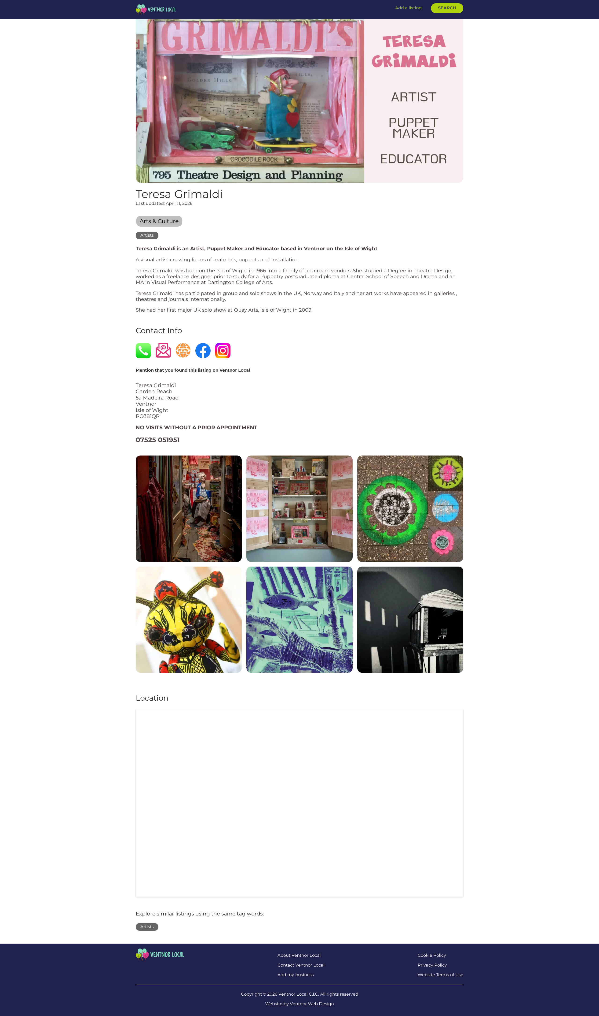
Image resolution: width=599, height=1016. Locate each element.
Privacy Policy (432, 965)
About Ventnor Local (299, 955)
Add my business (296, 974)
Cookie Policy (432, 955)
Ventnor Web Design (312, 1003)
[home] (156, 9)
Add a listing (408, 8)
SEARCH (447, 8)
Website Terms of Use (440, 974)
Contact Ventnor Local (301, 965)
